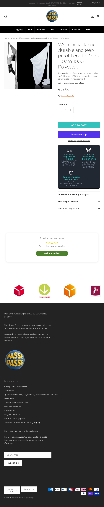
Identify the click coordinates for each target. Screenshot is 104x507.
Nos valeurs (9, 410)
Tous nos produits (12, 406)
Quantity (62, 104)
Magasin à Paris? (12, 414)
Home (6, 38)
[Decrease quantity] (60, 110)
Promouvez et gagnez (14, 418)
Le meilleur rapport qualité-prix (73, 194)
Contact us (9, 390)
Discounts (9, 398)
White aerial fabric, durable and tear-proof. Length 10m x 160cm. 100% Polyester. (40, 38)
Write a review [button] (52, 253)
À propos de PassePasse (15, 387)
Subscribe (13, 463)
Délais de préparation (68, 208)
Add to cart (79, 125)
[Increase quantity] (71, 110)
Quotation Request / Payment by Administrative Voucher (31, 394)
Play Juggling (67, 95)
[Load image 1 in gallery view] (28, 65)
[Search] (5, 16)
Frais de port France (68, 201)
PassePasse (14, 498)
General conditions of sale (16, 402)
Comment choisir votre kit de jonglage (22, 422)
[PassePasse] (52, 16)
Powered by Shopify (26, 498)
